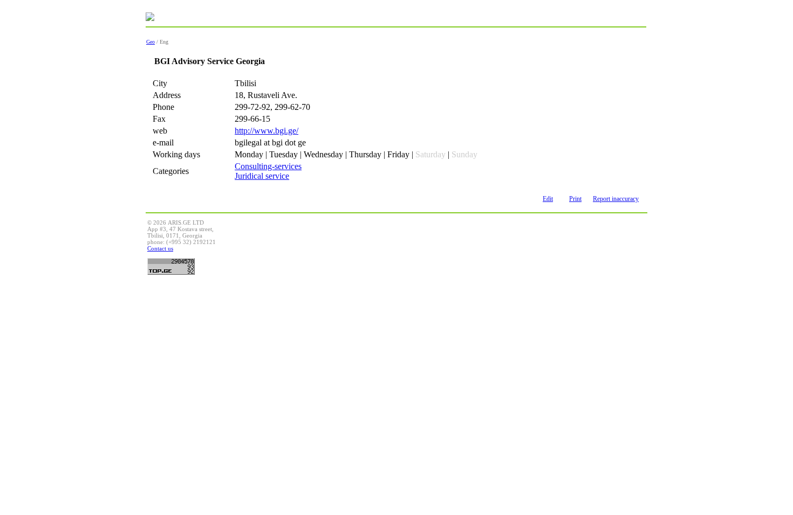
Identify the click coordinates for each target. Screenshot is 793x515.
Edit (548, 199)
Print (575, 199)
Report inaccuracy (616, 199)
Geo (150, 42)
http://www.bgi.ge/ (266, 130)
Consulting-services (268, 166)
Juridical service (262, 175)
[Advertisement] (449, 243)
